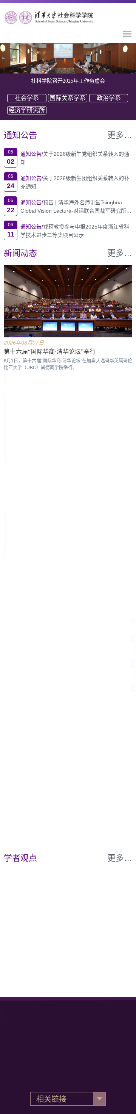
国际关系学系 (67, 98)
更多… (119, 135)
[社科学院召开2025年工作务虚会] (68, 58)
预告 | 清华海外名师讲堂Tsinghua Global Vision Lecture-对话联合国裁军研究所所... (73, 207)
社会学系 (27, 98)
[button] (96, 931)
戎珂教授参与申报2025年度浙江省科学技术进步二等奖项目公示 (74, 231)
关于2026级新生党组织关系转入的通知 (74, 158)
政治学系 (109, 98)
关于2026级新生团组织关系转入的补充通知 (74, 182)
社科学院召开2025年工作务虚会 (68, 81)
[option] (68, 58)
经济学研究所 (27, 110)
